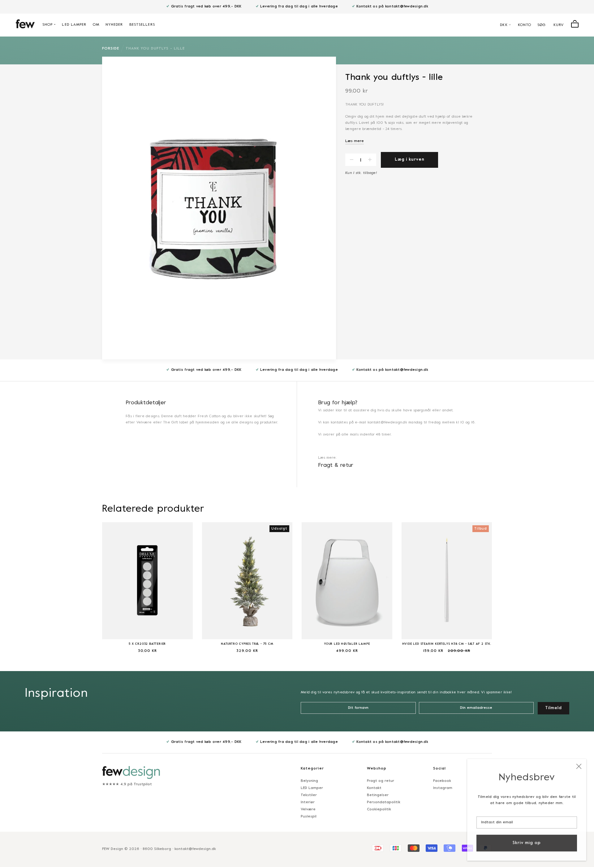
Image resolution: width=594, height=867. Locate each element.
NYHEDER (114, 25)
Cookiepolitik (379, 809)
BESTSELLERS (142, 25)
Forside (110, 48)
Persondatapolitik (383, 802)
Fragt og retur (380, 781)
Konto (525, 25)
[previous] (86, 583)
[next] (507, 583)
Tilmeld (553, 708)
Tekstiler (309, 795)
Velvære (308, 809)
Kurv (558, 25)
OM (96, 25)
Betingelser (378, 795)
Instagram (442, 788)
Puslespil (308, 816)
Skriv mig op (527, 841)
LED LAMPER (74, 25)
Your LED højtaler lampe (347, 644)
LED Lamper (312, 788)
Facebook (442, 781)
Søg (541, 25)
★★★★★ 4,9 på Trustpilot (127, 784)
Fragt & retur (336, 465)
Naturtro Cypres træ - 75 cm (247, 644)
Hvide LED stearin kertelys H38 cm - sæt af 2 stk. (446, 644)
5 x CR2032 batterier (147, 644)
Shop (47, 25)
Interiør (308, 802)
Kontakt (374, 788)
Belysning (309, 781)
